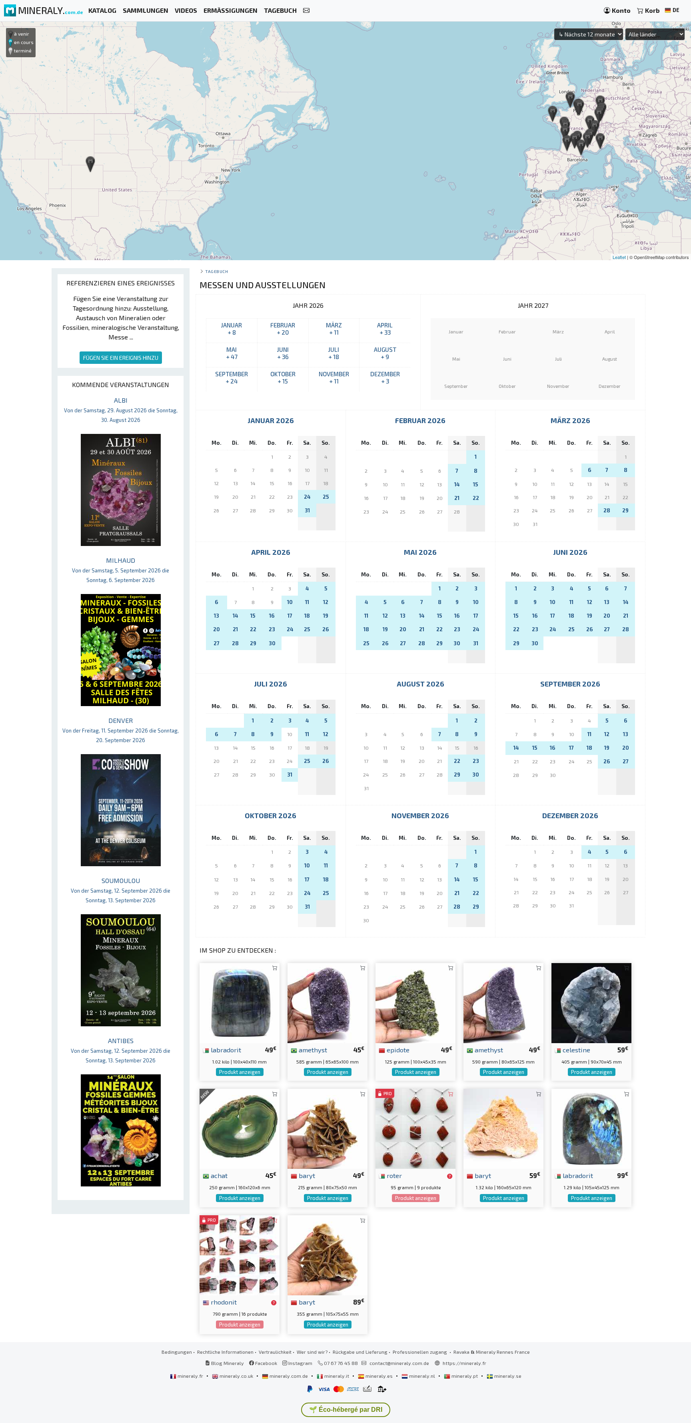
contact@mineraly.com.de (399, 1363)
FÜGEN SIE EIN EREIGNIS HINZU (120, 357)
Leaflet (619, 257)
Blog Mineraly (227, 1363)
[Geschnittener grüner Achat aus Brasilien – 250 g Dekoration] (240, 1128)
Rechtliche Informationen (225, 1352)
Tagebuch (216, 271)
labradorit (225, 1050)
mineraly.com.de (288, 1376)
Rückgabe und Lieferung (360, 1352)
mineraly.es (379, 1376)
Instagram (299, 1363)
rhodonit (223, 1302)
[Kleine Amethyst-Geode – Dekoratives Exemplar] (503, 1002)
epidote (397, 1050)
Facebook (265, 1363)
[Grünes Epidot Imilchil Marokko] (415, 1002)
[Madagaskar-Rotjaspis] (415, 1128)
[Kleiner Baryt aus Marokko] (327, 1128)
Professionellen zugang (420, 1352)
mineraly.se (507, 1376)
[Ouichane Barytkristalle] (327, 1254)
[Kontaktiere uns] (306, 10)
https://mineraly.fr (464, 1363)
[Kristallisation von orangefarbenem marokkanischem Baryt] (503, 1128)
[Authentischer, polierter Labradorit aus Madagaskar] (591, 1128)
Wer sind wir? (312, 1352)
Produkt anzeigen (239, 1072)
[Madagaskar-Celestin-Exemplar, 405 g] (591, 1002)
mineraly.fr (190, 1376)
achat (218, 1175)
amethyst (312, 1050)
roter (393, 1175)
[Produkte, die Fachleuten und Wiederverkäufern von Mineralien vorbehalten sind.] (449, 1176)
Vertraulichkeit (275, 1352)
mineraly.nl (422, 1376)
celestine (575, 1050)
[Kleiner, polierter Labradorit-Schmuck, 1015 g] (240, 1002)
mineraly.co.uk (236, 1376)
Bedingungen (177, 1352)
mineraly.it (336, 1376)
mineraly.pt (464, 1376)
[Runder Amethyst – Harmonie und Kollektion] (327, 1002)
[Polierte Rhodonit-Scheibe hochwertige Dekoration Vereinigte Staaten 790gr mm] (240, 1254)
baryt (306, 1175)
